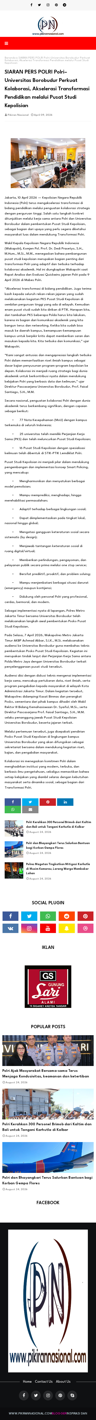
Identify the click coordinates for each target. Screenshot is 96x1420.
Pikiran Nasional (18, 115)
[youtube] (48, 928)
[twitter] (39, 5)
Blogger (59, 1413)
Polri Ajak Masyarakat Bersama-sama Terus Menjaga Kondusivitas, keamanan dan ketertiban (45, 1073)
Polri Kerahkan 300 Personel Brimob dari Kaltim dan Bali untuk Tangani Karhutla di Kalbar (58, 824)
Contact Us (44, 1382)
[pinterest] (56, 5)
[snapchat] (66, 928)
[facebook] (31, 5)
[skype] (72, 1395)
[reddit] (66, 916)
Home (27, 1382)
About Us (63, 1382)
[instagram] (48, 5)
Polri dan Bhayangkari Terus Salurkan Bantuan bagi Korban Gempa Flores (58, 845)
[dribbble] (85, 928)
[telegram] (64, 5)
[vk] (10, 928)
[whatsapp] (48, 916)
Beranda (10, 58)
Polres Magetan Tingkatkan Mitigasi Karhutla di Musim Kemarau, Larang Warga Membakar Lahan (58, 869)
